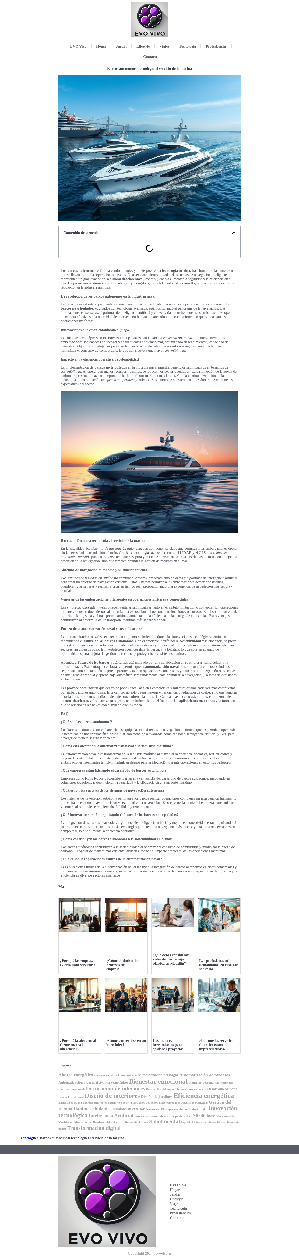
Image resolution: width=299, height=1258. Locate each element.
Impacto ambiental (177, 1109)
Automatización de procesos (204, 1075)
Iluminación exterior (128, 1109)
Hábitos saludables (92, 1108)
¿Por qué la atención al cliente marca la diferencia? (78, 1044)
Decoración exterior (190, 1089)
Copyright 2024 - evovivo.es (149, 1253)
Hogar (101, 46)
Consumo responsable (71, 1089)
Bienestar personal (201, 1082)
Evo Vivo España (216, 1189)
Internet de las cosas (146, 1116)
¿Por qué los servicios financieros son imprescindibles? (216, 1044)
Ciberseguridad (224, 1082)
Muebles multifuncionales (75, 1122)
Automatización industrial (78, 1082)
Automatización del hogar (158, 1075)
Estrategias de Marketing (193, 1102)
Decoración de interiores (115, 1088)
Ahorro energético (75, 1074)
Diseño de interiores (112, 1095)
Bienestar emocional (158, 1081)
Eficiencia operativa (70, 1102)
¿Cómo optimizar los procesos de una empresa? (122, 965)
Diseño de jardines (157, 1096)
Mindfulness (204, 1115)
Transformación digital (94, 1128)
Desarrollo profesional (71, 1097)
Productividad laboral (108, 1122)
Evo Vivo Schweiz (216, 1218)
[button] (234, 233)
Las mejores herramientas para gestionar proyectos (168, 1044)
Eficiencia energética (204, 1095)
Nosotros (216, 1230)
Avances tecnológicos (113, 1082)
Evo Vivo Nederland (217, 1203)
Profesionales (216, 46)
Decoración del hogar (160, 1089)
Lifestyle (143, 46)
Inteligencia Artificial (111, 1115)
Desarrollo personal (222, 1089)
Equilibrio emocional (120, 1102)
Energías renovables (95, 1102)
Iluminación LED (155, 1109)
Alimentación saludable (107, 1075)
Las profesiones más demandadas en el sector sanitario (218, 965)
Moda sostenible (225, 1116)
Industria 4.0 (198, 1109)
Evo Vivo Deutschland (219, 1174)
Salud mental (164, 1122)
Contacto (150, 57)
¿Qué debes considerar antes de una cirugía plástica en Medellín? (171, 959)
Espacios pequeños (145, 1102)
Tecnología (187, 46)
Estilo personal (168, 1102)
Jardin (121, 46)
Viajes (164, 46)
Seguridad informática (194, 1122)
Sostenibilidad (217, 1122)
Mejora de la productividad (176, 1116)
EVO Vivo (78, 46)
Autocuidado (129, 1075)
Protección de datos (136, 1122)
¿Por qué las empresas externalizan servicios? (77, 963)
